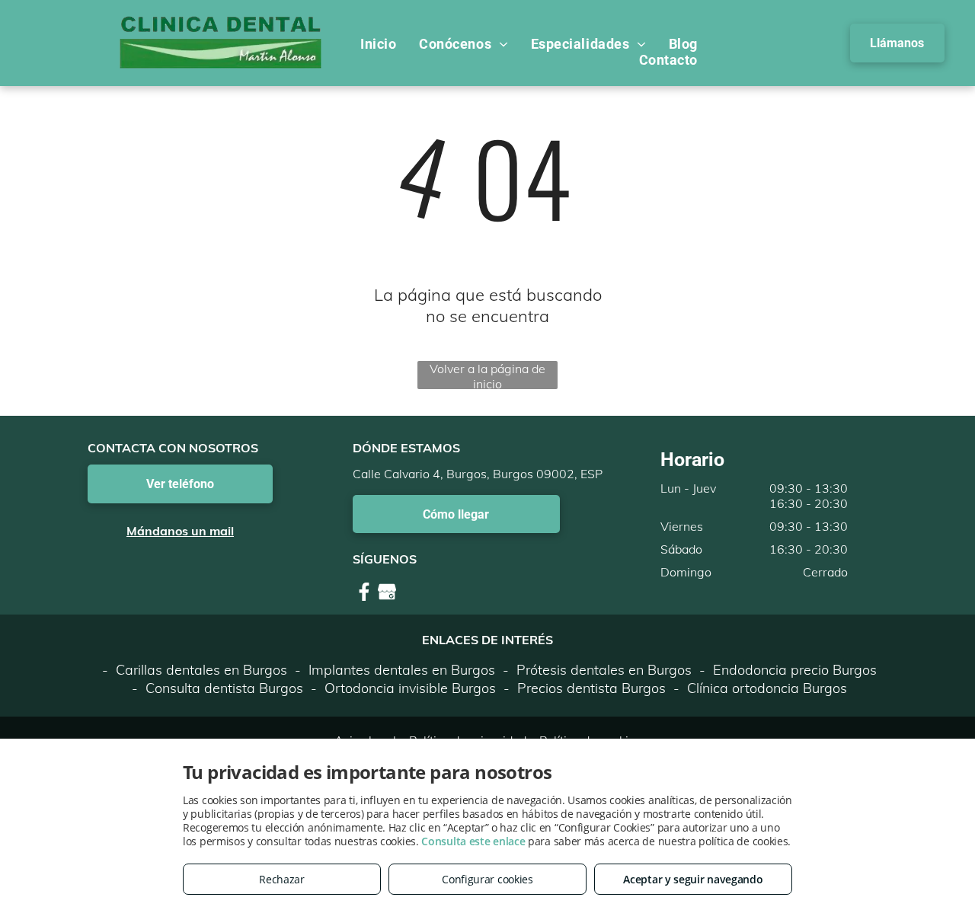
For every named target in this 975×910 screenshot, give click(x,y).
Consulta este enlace (473, 841)
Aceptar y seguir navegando (692, 879)
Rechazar (282, 879)
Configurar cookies (487, 879)
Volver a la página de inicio (487, 375)
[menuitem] (378, 44)
